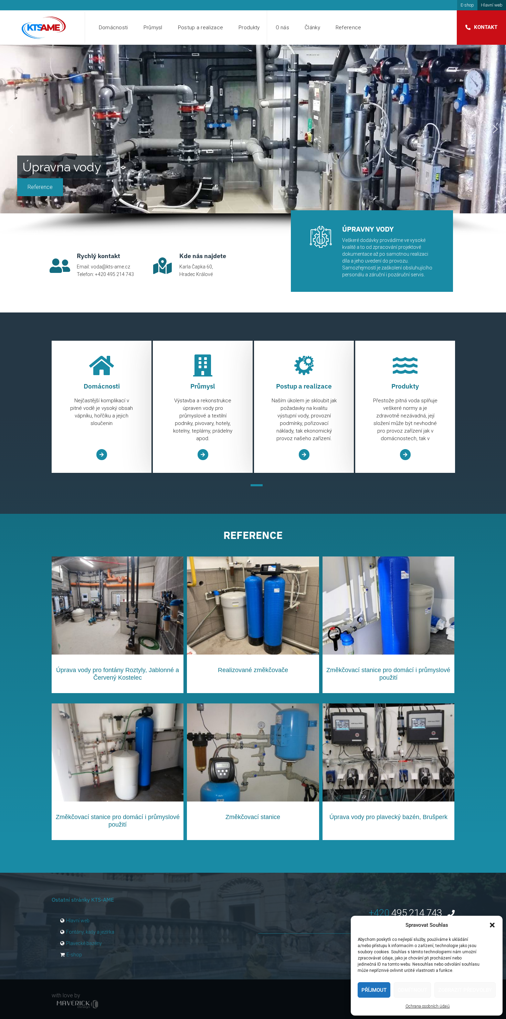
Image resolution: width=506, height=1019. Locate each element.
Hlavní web (492, 5)
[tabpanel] (101, 407)
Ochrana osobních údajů (427, 1006)
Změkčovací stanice (252, 817)
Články (312, 27)
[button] (492, 925)
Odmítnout (412, 990)
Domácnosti (113, 27)
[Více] (101, 454)
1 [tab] (257, 485)
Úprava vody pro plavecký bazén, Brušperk (388, 817)
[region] (253, 140)
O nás (282, 27)
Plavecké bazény (84, 943)
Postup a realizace (200, 27)
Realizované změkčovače (253, 670)
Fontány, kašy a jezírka (90, 932)
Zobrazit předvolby (465, 990)
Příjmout (374, 990)
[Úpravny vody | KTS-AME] (44, 27)
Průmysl (153, 27)
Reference (348, 27)
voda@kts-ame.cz (110, 266)
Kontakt (485, 27)
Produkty (249, 27)
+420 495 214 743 (114, 274)
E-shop (467, 5)
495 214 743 (406, 913)
